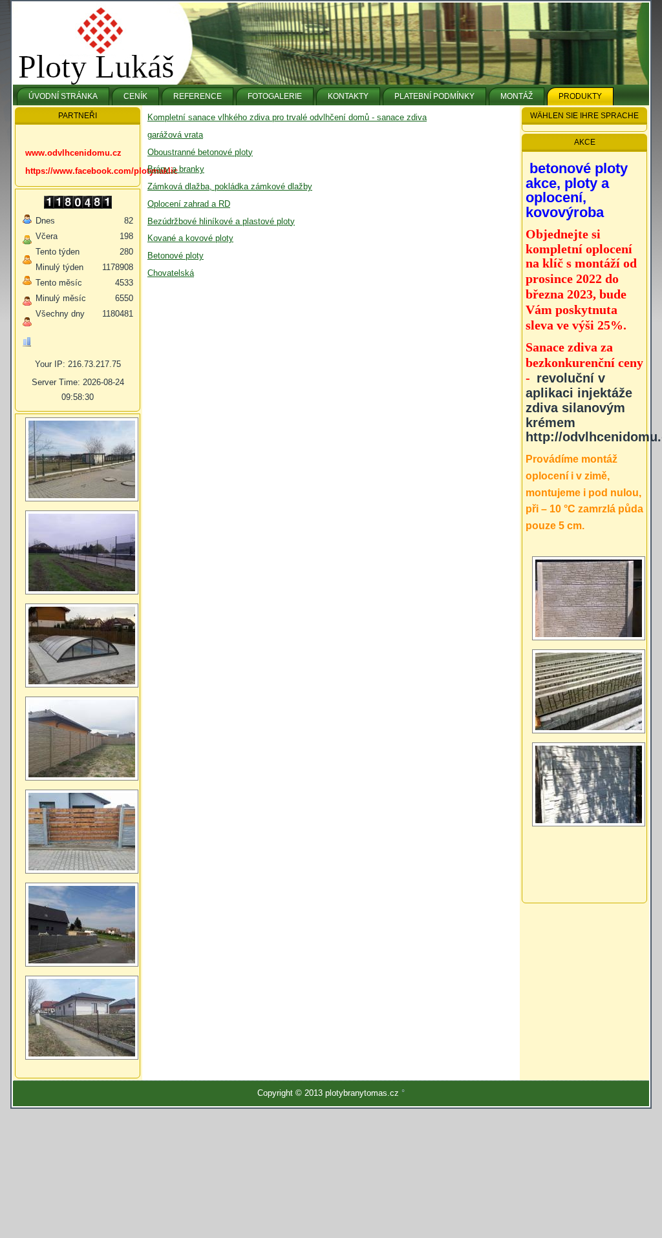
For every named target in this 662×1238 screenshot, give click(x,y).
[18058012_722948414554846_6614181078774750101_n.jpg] (81, 925)
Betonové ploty (175, 255)
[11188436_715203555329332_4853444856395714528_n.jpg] (81, 552)
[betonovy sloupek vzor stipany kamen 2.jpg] (588, 784)
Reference (197, 96)
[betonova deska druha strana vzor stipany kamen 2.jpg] (588, 598)
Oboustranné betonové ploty (200, 152)
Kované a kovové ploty (190, 238)
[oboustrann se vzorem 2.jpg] (588, 691)
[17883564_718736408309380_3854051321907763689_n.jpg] (81, 739)
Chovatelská (170, 273)
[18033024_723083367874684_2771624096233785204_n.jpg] (81, 645)
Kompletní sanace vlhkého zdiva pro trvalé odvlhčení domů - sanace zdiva (287, 117)
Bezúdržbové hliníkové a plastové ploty (221, 221)
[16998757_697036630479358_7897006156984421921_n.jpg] (81, 459)
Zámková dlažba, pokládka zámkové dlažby (229, 186)
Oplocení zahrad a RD (188, 204)
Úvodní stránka (63, 96)
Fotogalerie (275, 96)
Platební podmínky (434, 96)
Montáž (516, 96)
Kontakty (348, 96)
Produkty (580, 96)
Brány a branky (175, 169)
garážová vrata (175, 135)
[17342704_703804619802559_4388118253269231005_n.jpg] (81, 1018)
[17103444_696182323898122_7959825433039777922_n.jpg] (81, 832)
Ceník (135, 96)
